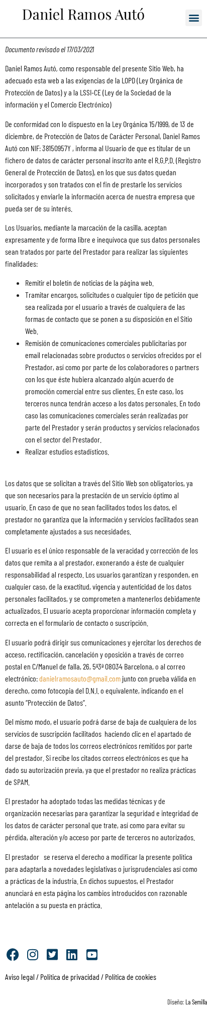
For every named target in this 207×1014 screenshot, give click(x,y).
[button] (193, 18)
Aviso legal (20, 976)
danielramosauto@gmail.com (80, 678)
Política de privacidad (69, 976)
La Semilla (196, 1002)
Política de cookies (130, 976)
